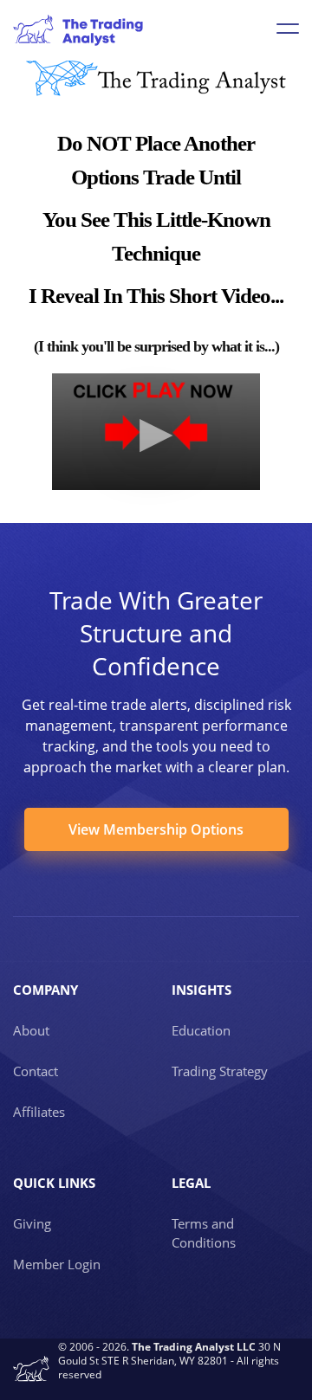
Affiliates (39, 1111)
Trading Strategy (220, 1071)
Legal (191, 1182)
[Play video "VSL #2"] (156, 431)
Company (45, 989)
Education (201, 1030)
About (31, 1030)
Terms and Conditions (204, 1233)
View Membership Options (156, 829)
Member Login (57, 1264)
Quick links (54, 1182)
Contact (35, 1071)
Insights (201, 989)
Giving (32, 1223)
